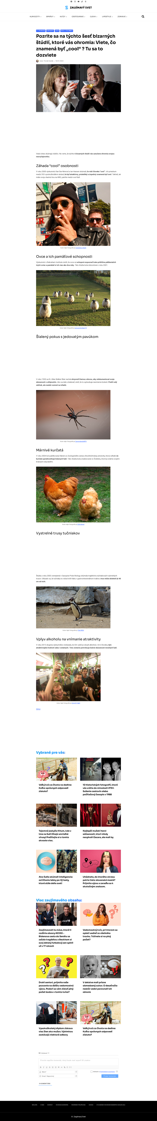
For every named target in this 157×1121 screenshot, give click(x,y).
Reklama (34, 1105)
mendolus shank (81, 248)
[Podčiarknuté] (46, 1067)
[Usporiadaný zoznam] (52, 1067)
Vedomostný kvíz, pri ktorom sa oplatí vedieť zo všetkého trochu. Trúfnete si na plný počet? (100, 935)
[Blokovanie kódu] (61, 1067)
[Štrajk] (49, 1067)
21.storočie (41, 31)
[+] (70, 1067)
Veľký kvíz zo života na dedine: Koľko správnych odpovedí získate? (55, 788)
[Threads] (85, 1)
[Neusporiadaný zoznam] (55, 1067)
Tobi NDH (81, 630)
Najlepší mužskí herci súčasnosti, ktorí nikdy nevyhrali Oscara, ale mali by (98, 834)
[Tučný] (40, 1067)
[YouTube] (78, 1)
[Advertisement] (74, 731)
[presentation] (56, 769)
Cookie (91, 1105)
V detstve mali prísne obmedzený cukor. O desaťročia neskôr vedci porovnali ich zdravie (100, 987)
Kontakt (50, 1105)
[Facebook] (71, 1)
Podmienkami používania (107, 1072)
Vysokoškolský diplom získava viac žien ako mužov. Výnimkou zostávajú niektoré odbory (56, 1031)
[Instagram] (74, 1)
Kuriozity (50, 31)
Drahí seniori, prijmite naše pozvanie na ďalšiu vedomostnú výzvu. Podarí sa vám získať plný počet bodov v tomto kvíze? (56, 987)
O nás (42, 1105)
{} (67, 1067)
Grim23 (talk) (76, 703)
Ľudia (57, 31)
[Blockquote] (58, 1067)
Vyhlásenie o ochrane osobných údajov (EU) (110, 1105)
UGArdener (80, 524)
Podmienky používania (78, 1105)
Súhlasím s (104, 1072)
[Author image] (37, 61)
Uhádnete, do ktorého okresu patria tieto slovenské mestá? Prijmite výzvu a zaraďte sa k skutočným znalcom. (99, 882)
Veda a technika (67, 31)
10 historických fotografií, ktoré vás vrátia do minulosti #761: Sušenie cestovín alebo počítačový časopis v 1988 (100, 790)
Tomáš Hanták (48, 61)
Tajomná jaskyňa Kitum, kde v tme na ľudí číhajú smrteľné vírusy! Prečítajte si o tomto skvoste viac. (55, 836)
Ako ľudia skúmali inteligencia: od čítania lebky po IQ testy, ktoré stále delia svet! (56, 880)
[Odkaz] (64, 1067)
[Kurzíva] (43, 1067)
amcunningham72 (81, 328)
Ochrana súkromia (62, 1105)
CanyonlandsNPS (81, 441)
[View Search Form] (143, 16)
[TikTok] (82, 1)
